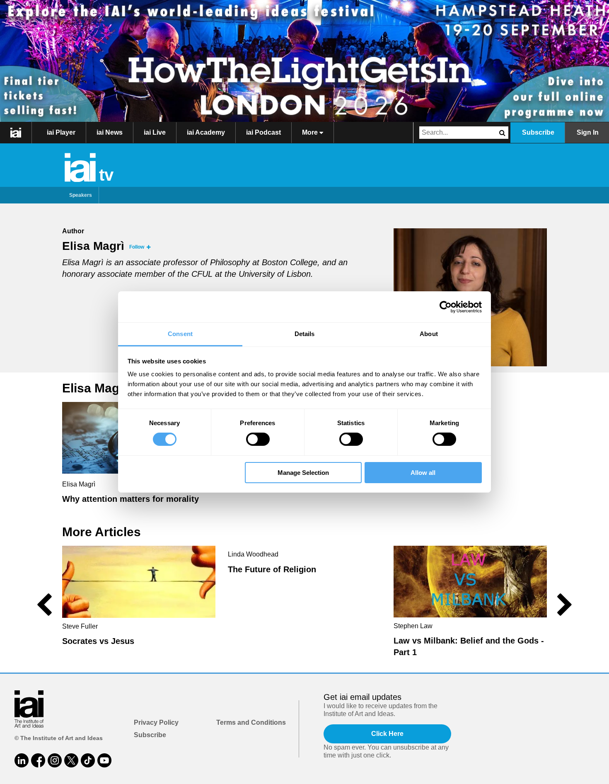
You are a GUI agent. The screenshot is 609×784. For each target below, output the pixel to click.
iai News (110, 132)
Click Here (387, 733)
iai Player (61, 132)
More (310, 132)
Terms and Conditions (251, 722)
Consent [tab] (180, 333)
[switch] (258, 439)
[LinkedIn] (22, 760)
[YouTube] (104, 760)
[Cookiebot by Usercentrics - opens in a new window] (445, 306)
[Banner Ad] (304, 61)
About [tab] (429, 333)
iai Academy (206, 132)
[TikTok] (88, 760)
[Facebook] (38, 760)
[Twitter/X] (71, 760)
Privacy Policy (156, 722)
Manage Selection (303, 472)
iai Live (155, 132)
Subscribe (538, 132)
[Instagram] (55, 760)
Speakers (80, 195)
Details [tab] (305, 333)
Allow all (423, 472)
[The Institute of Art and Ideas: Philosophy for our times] (16, 132)
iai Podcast (263, 132)
